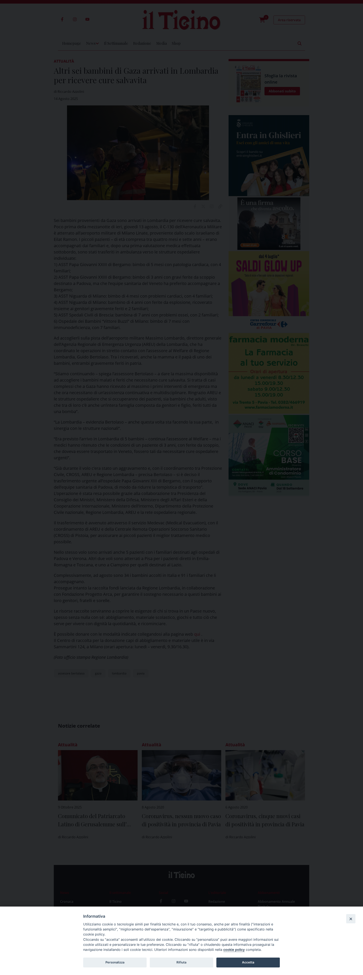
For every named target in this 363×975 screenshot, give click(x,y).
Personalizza (114, 962)
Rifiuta (181, 962)
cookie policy (234, 949)
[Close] (350, 918)
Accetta (248, 962)
